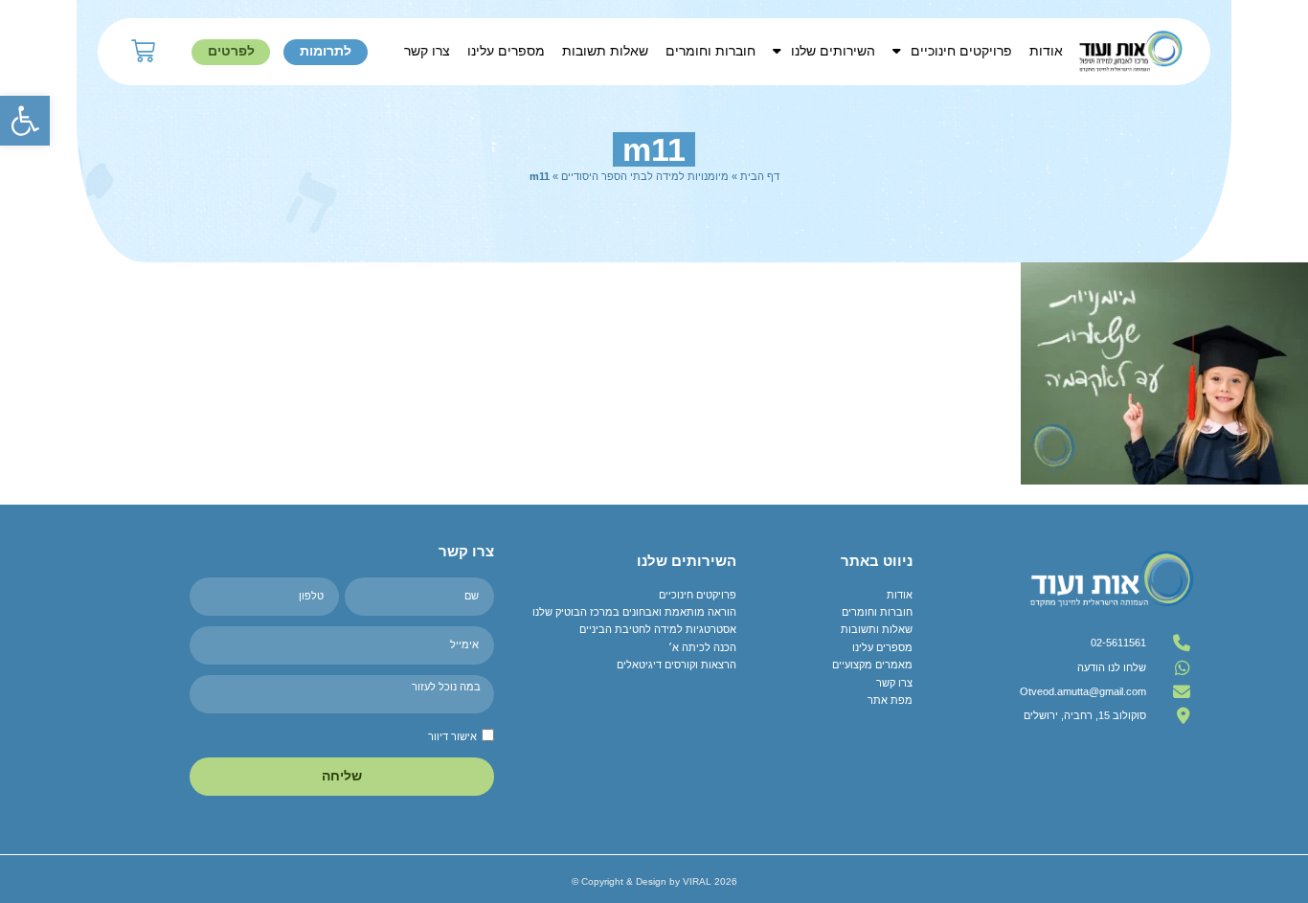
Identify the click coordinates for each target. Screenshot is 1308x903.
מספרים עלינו (506, 51)
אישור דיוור (452, 736)
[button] (25, 121)
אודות (1046, 51)
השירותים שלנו (833, 51)
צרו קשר (427, 51)
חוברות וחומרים (710, 51)
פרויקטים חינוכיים (961, 51)
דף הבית (759, 176)
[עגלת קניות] (143, 51)
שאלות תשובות (605, 51)
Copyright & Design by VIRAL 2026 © (654, 881)
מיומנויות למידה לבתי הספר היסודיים (645, 176)
